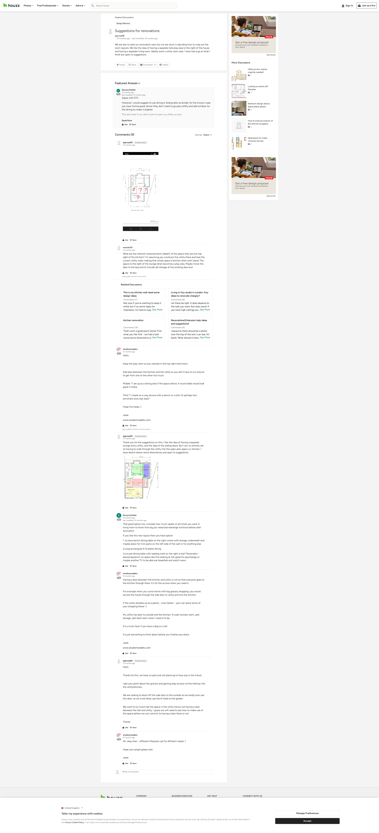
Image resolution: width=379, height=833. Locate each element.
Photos (27, 5)
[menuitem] (28, 5)
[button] (166, 109)
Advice (79, 5)
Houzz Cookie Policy (74, 822)
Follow (165, 65)
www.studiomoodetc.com (137, 420)
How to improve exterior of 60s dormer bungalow (260, 122)
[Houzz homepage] (11, 5)
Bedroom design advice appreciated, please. (259, 105)
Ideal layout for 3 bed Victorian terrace (257, 139)
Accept (307, 821)
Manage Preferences (307, 813)
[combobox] (133, 6)
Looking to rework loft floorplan (258, 88)
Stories (66, 5)
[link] (127, 120)
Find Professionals (46, 5)
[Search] (93, 6)
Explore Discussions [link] (124, 17)
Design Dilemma (123, 23)
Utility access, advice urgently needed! (257, 70)
